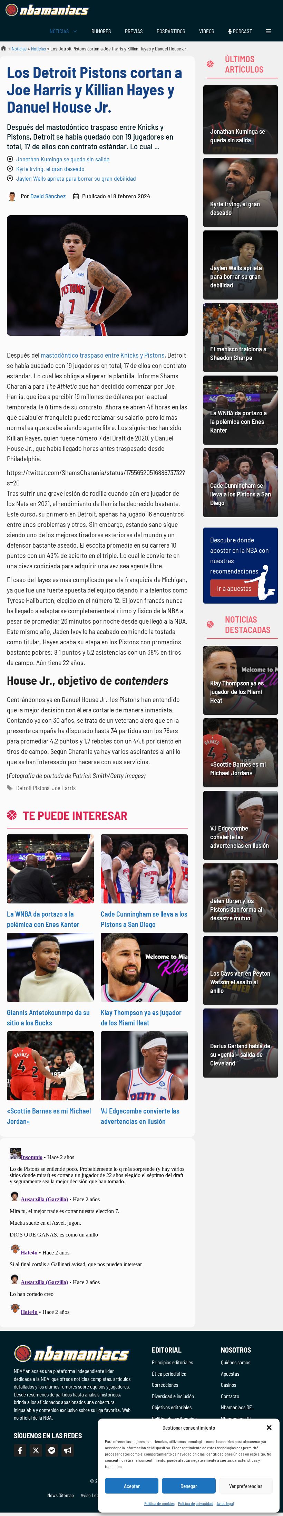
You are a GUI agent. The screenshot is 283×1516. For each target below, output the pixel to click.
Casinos (228, 1385)
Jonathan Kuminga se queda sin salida (62, 159)
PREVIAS (134, 31)
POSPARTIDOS (171, 31)
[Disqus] (97, 1231)
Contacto (230, 1396)
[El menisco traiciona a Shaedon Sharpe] (240, 337)
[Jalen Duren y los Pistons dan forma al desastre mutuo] (240, 897)
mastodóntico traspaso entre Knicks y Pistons (103, 355)
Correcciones (165, 1385)
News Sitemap (60, 1495)
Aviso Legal (91, 1495)
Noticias (19, 48)
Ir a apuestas (234, 588)
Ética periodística (169, 1374)
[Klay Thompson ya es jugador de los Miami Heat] (240, 680)
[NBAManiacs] (47, 10)
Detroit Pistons (32, 787)
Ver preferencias (246, 1486)
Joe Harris (64, 787)
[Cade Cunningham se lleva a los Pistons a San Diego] (240, 482)
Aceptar (132, 1486)
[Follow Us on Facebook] (20, 1450)
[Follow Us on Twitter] (36, 1450)
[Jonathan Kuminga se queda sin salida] (240, 119)
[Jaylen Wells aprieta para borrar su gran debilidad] (240, 265)
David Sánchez (48, 196)
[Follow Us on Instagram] (52, 1450)
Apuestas (230, 1374)
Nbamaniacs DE (236, 1407)
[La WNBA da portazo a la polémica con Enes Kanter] (240, 410)
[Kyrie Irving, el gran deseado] (240, 192)
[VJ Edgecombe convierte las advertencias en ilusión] (240, 825)
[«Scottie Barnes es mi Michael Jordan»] (240, 752)
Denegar (188, 1486)
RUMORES (101, 31)
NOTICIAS (59, 31)
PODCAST (242, 31)
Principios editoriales (172, 1362)
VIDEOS (206, 31)
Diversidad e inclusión (173, 1396)
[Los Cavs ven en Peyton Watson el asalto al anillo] (240, 970)
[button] (269, 1427)
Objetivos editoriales (172, 1407)
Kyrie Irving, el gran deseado (50, 168)
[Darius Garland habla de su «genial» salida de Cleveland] (240, 1043)
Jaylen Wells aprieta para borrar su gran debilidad (76, 178)
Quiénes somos (235, 1362)
